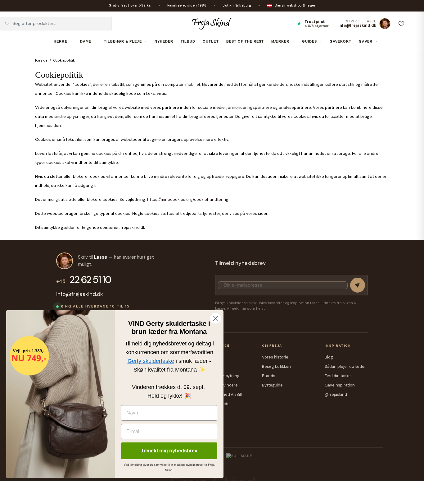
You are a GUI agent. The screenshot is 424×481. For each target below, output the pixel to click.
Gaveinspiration (339, 385)
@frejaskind (336, 394)
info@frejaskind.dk (79, 294)
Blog (329, 357)
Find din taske (337, 375)
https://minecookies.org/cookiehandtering (187, 199)
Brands (268, 375)
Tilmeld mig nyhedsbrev (169, 450)
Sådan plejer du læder (345, 366)
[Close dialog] (215, 318)
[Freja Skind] (212, 24)
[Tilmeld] (357, 285)
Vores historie (275, 357)
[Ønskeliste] (401, 24)
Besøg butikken (276, 366)
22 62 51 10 (83, 279)
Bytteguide (272, 385)
